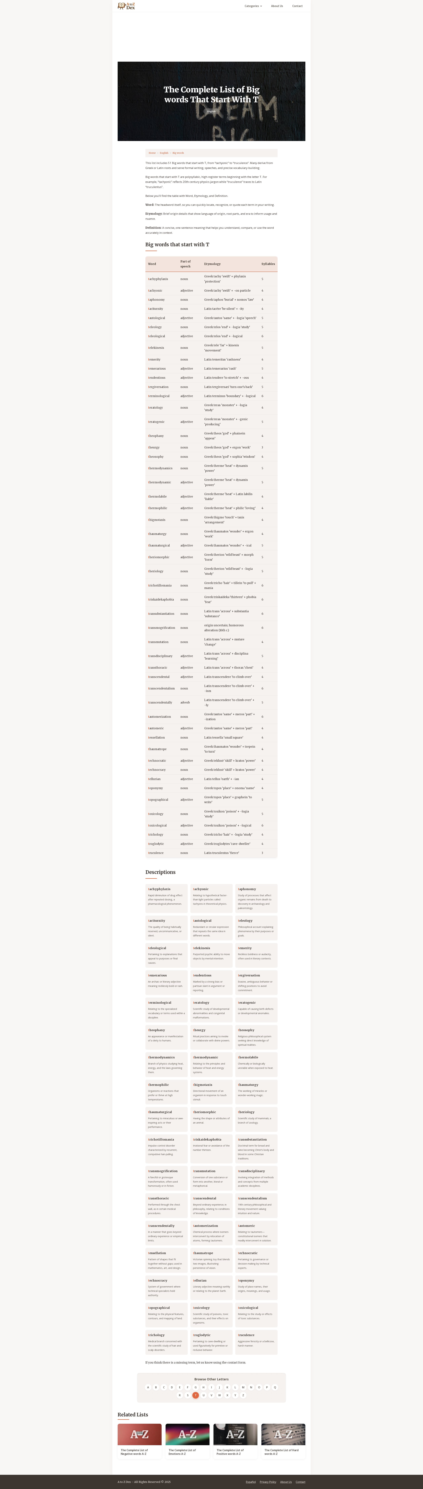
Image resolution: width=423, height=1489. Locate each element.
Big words (178, 153)
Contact (297, 6)
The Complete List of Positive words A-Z (230, 1452)
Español (251, 1482)
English (211, 111)
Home (152, 153)
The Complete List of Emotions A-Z (182, 1452)
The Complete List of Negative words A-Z (134, 1452)
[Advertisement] (211, 37)
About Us (277, 6)
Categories (252, 6)
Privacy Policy (268, 1482)
